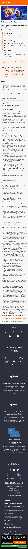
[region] (14, 540)
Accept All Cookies (19, 542)
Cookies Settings (22, 547)
